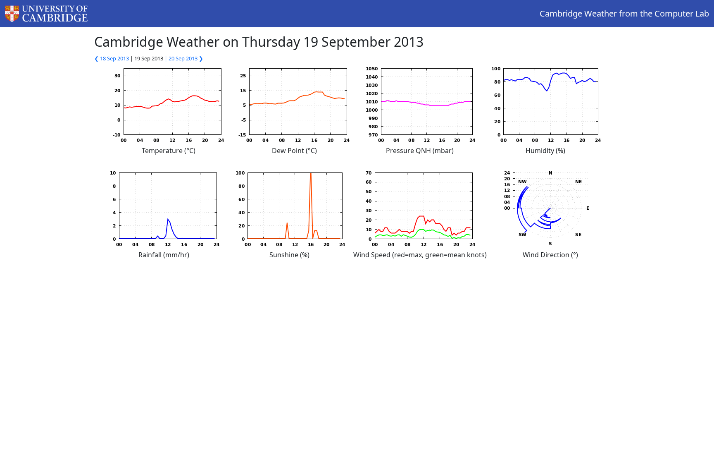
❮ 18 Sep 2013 (111, 58)
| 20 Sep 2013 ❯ (183, 58)
